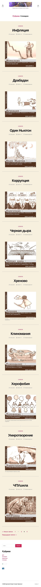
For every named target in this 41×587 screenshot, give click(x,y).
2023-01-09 (20, 387)
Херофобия (20, 383)
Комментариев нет (28, 34)
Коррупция (20, 180)
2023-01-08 (20, 489)
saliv (14, 34)
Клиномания (20, 333)
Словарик (20, 26)
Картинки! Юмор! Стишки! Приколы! (13, 584)
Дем (3, 555)
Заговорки (4, 556)
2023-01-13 (20, 34)
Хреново (20, 280)
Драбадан (20, 80)
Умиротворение (20, 435)
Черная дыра (20, 230)
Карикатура (4, 558)
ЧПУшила (20, 485)
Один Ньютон (20, 130)
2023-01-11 (20, 84)
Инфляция (20, 30)
